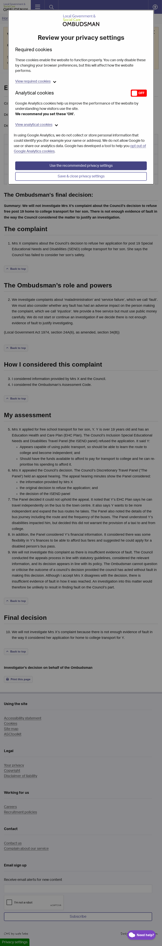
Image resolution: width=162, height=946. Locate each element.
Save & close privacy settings (81, 176)
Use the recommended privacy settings (81, 166)
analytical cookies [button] (33, 125)
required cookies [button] (33, 81)
